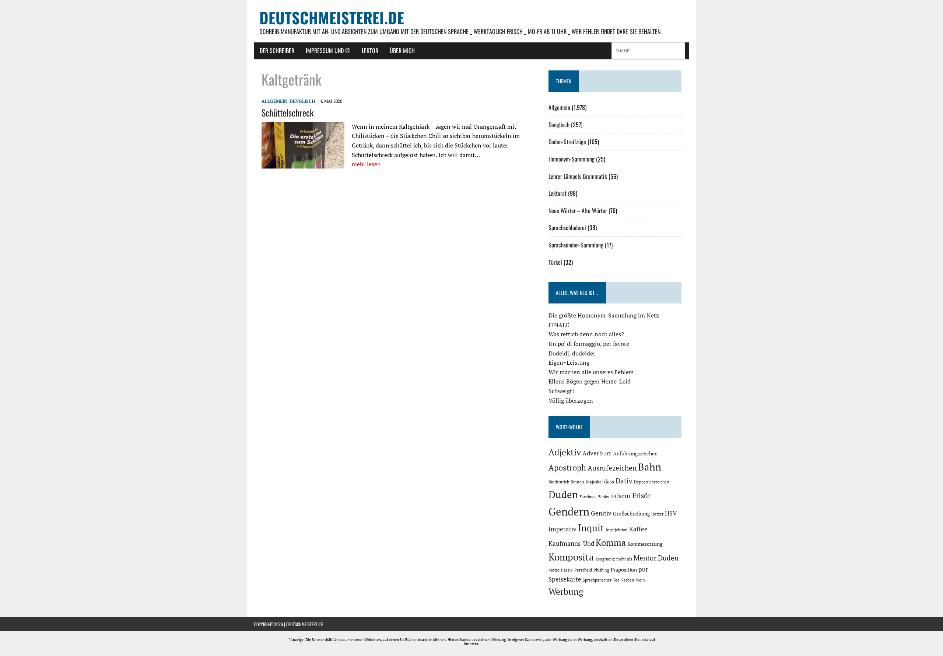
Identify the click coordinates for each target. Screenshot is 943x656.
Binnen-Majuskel (587, 482)
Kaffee (638, 529)
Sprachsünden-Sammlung (575, 244)
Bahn (649, 466)
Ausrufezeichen (612, 468)
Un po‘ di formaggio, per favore (588, 344)
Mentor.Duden (656, 558)
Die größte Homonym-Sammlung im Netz (603, 315)
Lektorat (557, 193)
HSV (671, 513)
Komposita (571, 557)
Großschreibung (631, 513)
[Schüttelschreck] (303, 164)
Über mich (402, 50)
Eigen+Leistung (568, 362)
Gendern (568, 511)
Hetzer (657, 514)
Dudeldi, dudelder (571, 353)
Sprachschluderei (567, 227)
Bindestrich (558, 482)
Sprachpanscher (597, 580)
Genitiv (601, 513)
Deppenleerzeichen (651, 482)
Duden (563, 494)
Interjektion (617, 529)
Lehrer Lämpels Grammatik (577, 176)
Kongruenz (605, 559)
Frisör (641, 495)
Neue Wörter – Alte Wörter (577, 210)
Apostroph (567, 467)
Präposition (624, 569)
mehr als (624, 559)
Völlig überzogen (570, 400)
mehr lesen (366, 164)
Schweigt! (561, 391)
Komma (611, 542)
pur (643, 569)
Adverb (592, 453)
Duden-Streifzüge (567, 141)
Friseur (621, 496)
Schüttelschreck (287, 112)
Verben (627, 580)
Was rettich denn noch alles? (586, 334)
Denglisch (302, 101)
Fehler (604, 496)
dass (609, 481)
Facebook (588, 496)
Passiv (567, 570)
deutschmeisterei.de (304, 624)
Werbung (565, 591)
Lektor (370, 50)
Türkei (555, 262)
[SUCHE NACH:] (650, 50)
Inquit (591, 527)
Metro (554, 570)
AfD (607, 454)
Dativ (624, 481)
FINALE (558, 325)
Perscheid (583, 570)
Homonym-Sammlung (571, 159)
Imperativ (562, 529)
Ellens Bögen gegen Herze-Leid (589, 381)
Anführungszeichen (635, 453)
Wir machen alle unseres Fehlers (591, 372)
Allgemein (274, 101)
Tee (616, 580)
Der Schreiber (277, 50)
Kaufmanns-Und (571, 543)
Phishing (601, 570)
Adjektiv (564, 452)
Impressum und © (328, 50)
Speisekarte (564, 579)
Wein (640, 580)
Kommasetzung (644, 543)
